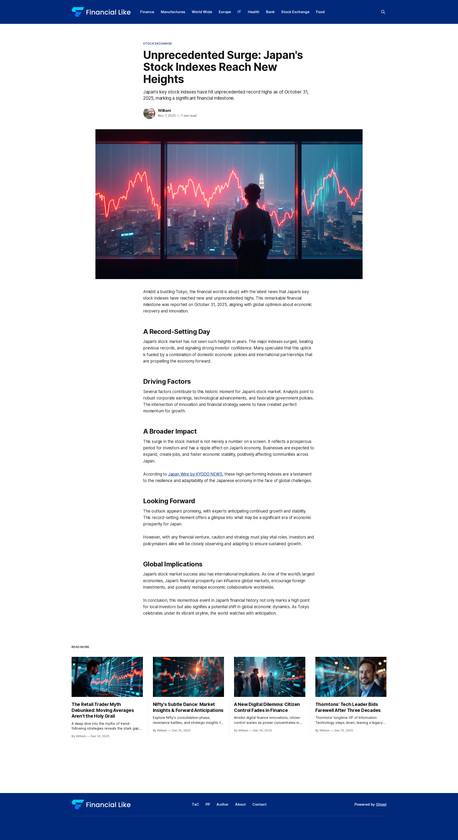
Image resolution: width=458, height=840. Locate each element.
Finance (147, 12)
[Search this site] (383, 12)
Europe (225, 12)
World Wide (202, 12)
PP (208, 804)
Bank (270, 12)
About (240, 804)
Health (253, 12)
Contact (259, 804)
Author (223, 804)
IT (239, 12)
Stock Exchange (295, 12)
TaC (195, 804)
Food (320, 12)
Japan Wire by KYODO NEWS (195, 474)
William (164, 110)
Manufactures (173, 12)
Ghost (381, 804)
